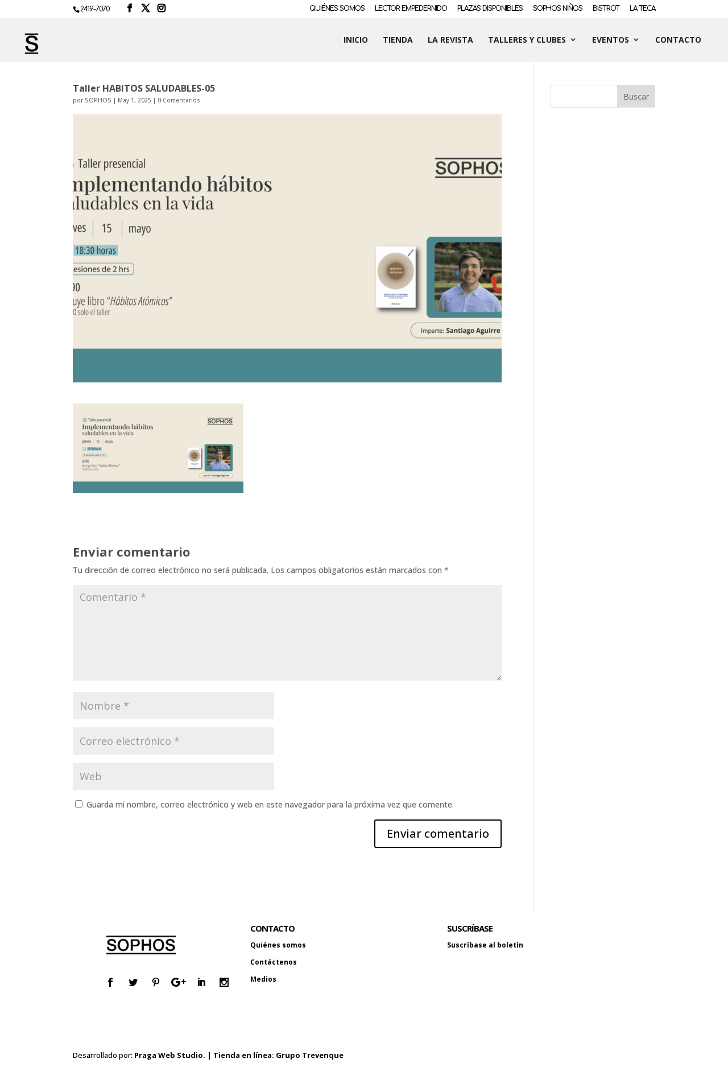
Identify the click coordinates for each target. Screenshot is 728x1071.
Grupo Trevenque (310, 1055)
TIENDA (398, 40)
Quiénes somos (278, 945)
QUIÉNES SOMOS (337, 9)
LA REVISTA (450, 40)
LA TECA (642, 9)
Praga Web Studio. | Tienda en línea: (205, 1055)
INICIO (356, 40)
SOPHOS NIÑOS (557, 9)
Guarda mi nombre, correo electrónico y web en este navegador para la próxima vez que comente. (270, 804)
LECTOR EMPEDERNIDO (411, 9)
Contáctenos (273, 962)
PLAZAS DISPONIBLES (490, 9)
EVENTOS (610, 40)
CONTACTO (678, 40)
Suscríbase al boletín (485, 945)
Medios (263, 979)
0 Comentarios (179, 100)
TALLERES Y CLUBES (527, 40)
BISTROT (606, 9)
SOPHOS (98, 100)
